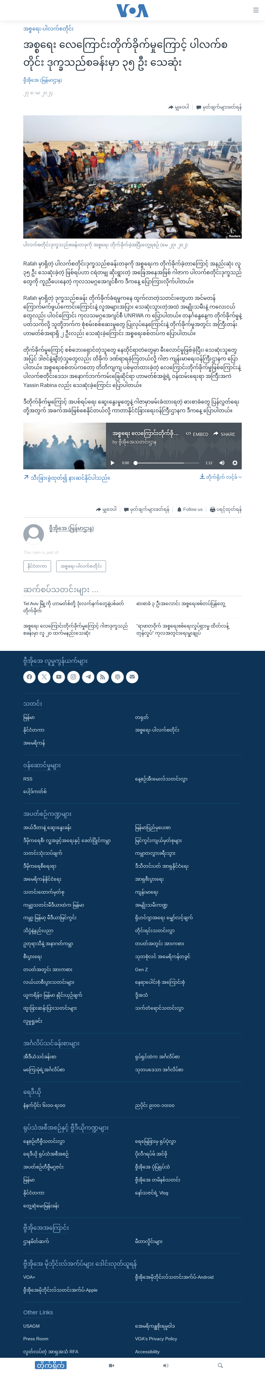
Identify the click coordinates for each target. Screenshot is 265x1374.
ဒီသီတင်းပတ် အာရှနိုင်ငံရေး (162, 866)
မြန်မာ (29, 717)
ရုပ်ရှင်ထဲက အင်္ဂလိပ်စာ (157, 1056)
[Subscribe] (132, 677)
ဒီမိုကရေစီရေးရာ (39, 866)
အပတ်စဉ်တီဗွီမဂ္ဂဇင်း (43, 1166)
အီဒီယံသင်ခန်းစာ (39, 1056)
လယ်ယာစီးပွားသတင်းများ (48, 982)
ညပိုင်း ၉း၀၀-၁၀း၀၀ (155, 1105)
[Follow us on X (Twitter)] (44, 677)
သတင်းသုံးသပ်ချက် (42, 853)
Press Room (35, 1338)
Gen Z (141, 969)
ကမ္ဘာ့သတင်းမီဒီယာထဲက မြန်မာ (53, 904)
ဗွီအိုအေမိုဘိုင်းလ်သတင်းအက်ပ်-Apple (60, 1290)
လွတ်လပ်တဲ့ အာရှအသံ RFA (50, 1351)
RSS (27, 778)
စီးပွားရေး (32, 956)
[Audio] (165, 1366)
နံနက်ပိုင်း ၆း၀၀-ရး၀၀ (44, 1105)
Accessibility (147, 1351)
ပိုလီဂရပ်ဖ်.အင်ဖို (151, 1154)
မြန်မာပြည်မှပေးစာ (153, 827)
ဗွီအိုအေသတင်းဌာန (137, 441)
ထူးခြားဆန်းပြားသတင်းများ (50, 1008)
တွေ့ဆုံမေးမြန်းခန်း (41, 1205)
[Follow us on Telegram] (88, 677)
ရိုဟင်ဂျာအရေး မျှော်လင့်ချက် (164, 917)
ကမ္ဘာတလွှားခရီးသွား (155, 853)
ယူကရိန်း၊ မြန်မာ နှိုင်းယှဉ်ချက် (52, 995)
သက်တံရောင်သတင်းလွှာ (159, 1008)
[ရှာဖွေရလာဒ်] (220, 1366)
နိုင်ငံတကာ (33, 730)
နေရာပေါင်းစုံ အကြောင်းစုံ (160, 982)
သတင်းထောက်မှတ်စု (43, 891)
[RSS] (103, 677)
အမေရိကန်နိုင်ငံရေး (42, 879)
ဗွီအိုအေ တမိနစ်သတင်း (157, 1179)
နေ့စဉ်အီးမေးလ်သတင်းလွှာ (161, 778)
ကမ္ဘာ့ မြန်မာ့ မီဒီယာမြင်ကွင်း (50, 917)
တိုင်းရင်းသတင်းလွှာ (155, 930)
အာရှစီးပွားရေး (149, 879)
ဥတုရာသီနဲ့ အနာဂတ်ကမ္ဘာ (48, 943)
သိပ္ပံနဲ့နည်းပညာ (38, 930)
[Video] (111, 1366)
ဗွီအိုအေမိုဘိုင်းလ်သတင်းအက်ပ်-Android (174, 1277)
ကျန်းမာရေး (146, 891)
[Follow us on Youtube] (59, 677)
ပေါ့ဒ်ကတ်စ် (35, 791)
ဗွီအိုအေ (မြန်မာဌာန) (42, 80)
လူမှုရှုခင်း (32, 1020)
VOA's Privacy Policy (156, 1338)
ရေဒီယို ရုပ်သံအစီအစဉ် (46, 1154)
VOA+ (29, 1277)
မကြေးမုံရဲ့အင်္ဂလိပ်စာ (44, 1069)
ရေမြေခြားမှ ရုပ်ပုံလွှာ (155, 1141)
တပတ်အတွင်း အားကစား (47, 969)
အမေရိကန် (34, 743)
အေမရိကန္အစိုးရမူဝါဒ (155, 1325)
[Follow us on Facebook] (29, 677)
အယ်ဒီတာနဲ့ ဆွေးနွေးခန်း (47, 827)
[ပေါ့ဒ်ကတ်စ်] (117, 677)
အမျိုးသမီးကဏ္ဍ (151, 904)
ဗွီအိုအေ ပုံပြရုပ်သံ (152, 1166)
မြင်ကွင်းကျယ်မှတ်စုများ (158, 840)
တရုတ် (142, 717)
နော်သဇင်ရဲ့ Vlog (151, 1192)
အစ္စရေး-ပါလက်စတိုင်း (48, 28)
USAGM (31, 1325)
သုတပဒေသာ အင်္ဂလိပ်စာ (159, 1069)
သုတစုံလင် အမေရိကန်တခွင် (162, 956)
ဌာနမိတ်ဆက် (36, 1241)
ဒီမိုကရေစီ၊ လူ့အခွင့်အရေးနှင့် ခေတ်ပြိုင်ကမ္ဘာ (67, 840)
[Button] (178, 107)
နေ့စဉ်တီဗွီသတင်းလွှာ (44, 1141)
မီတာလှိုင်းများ (149, 1241)
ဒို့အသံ (141, 995)
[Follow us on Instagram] (73, 677)
